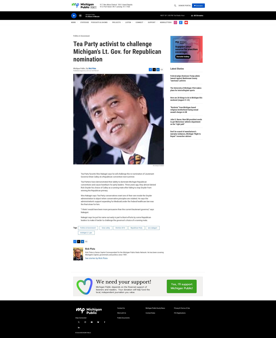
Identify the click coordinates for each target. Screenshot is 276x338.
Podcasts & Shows (99, 22)
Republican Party (136, 228)
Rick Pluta (92, 68)
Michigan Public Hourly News (155, 308)
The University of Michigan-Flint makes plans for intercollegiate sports (185, 89)
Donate (199, 6)
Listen (128, 22)
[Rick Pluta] (78, 253)
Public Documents (123, 318)
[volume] (80, 15)
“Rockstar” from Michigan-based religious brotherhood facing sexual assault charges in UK (184, 109)
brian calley (106, 228)
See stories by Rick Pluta (96, 258)
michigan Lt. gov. (86, 233)
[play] (74, 15)
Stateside (84, 22)
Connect (139, 22)
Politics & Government (81, 36)
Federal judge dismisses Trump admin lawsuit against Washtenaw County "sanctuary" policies (185, 78)
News (73, 22)
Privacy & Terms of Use (182, 308)
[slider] (83, 15)
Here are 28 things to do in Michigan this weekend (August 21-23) (186, 99)
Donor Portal (185, 5)
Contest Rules (150, 313)
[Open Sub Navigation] (77, 22)
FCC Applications (180, 313)
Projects (116, 22)
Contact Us (121, 308)
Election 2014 (120, 228)
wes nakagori (152, 228)
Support (151, 22)
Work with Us (121, 313)
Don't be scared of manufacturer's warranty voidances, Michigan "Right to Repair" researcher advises (185, 133)
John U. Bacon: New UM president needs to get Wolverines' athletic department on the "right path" (186, 121)
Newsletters (166, 22)
